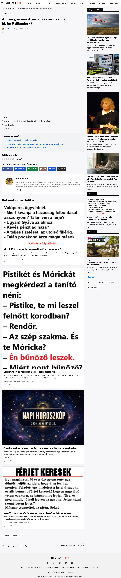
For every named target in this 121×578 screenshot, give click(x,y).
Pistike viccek (16, 381)
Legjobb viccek (92, 287)
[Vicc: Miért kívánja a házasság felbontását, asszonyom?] (43, 224)
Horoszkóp (6, 457)
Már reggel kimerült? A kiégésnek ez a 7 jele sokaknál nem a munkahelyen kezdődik (102, 179)
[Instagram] (53, 563)
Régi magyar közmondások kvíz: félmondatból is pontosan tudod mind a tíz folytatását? (102, 262)
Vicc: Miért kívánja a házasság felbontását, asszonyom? (32, 249)
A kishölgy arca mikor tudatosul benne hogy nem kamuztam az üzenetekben (34, 144)
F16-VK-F (6, 535)
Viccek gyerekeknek (38, 259)
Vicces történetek (24, 522)
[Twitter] (60, 563)
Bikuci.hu (45, 576)
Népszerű (91, 283)
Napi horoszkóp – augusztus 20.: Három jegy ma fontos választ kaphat (40, 448)
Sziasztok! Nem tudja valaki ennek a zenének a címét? (26, 148)
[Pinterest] (66, 563)
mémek (15, 535)
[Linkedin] (20, 190)
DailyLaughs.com (59, 572)
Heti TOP (101, 283)
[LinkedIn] (72, 563)
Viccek (30, 259)
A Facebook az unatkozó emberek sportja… (22, 140)
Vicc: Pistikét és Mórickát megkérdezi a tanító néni (30, 371)
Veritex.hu (70, 572)
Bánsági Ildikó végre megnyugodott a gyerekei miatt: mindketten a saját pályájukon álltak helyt (102, 139)
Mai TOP (111, 283)
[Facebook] (17, 190)
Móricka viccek (8, 381)
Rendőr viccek (25, 381)
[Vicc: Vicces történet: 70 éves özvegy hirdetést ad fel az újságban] (43, 488)
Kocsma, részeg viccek (20, 259)
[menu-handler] (2, 3)
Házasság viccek (8, 259)
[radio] (3, 159)
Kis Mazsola (9, 29)
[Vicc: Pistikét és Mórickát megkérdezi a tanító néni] (43, 318)
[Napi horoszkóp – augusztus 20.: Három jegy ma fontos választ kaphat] (43, 417)
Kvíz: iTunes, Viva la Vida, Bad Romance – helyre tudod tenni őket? (102, 79)
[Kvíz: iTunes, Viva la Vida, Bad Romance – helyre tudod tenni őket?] (103, 64)
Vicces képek (7, 13)
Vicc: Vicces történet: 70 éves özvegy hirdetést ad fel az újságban (37, 512)
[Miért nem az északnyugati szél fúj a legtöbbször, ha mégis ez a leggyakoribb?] (103, 24)
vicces (23, 535)
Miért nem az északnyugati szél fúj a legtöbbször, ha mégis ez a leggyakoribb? (102, 40)
